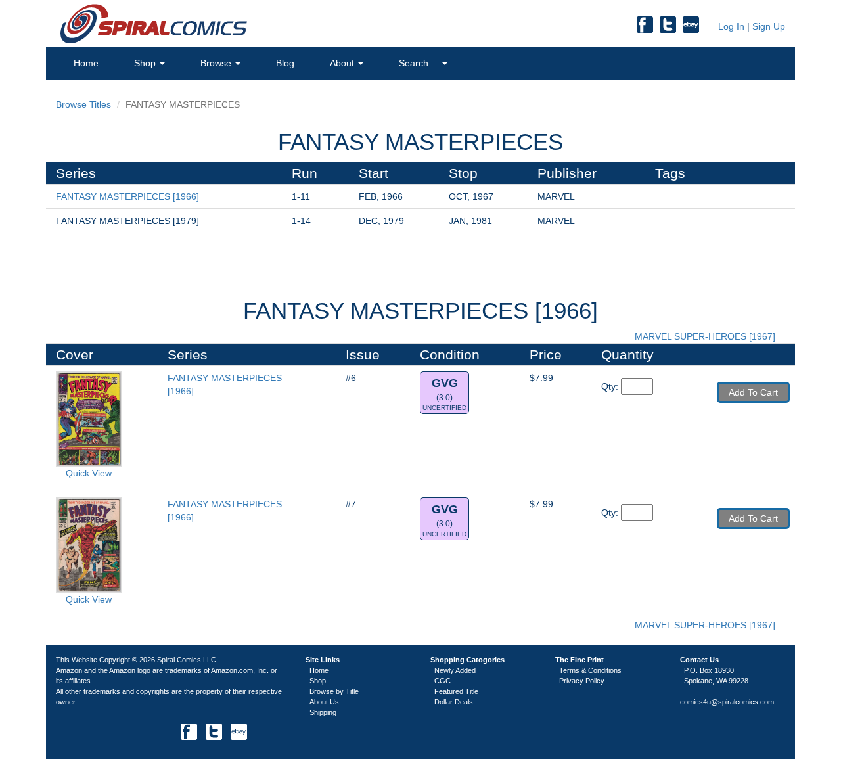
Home (86, 63)
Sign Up (768, 26)
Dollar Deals (453, 702)
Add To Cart (753, 392)
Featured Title (456, 691)
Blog (285, 63)
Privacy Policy (581, 681)
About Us (324, 702)
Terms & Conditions (590, 670)
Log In (730, 26)
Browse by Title (334, 691)
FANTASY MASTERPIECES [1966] (127, 196)
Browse (217, 63)
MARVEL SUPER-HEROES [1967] (706, 336)
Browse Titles (83, 104)
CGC (442, 681)
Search (415, 63)
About (343, 63)
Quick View (89, 473)
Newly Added (455, 670)
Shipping (322, 712)
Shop (146, 63)
